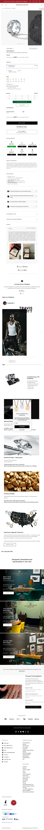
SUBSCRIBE (22, 426)
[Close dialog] (30, 401)
